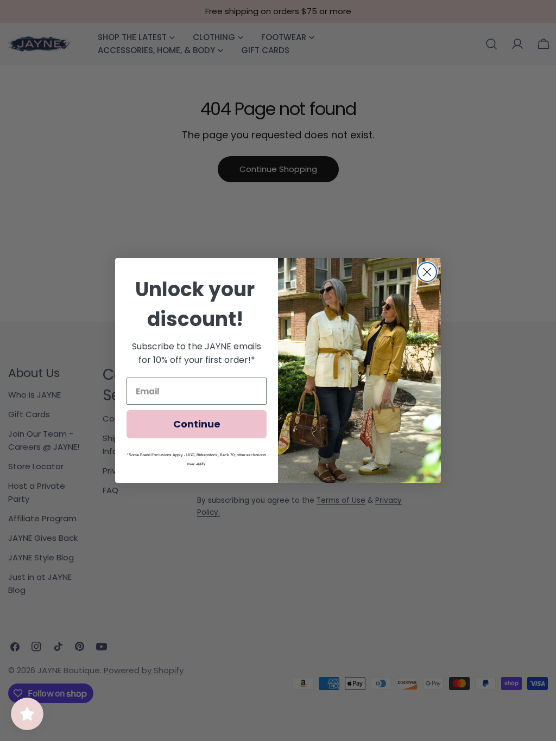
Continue (196, 424)
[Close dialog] (427, 272)
